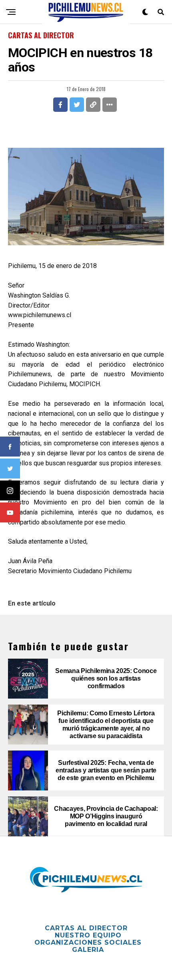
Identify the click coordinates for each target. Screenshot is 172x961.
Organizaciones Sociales (88, 942)
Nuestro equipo (88, 935)
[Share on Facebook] (60, 104)
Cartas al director (86, 928)
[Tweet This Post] (77, 104)
